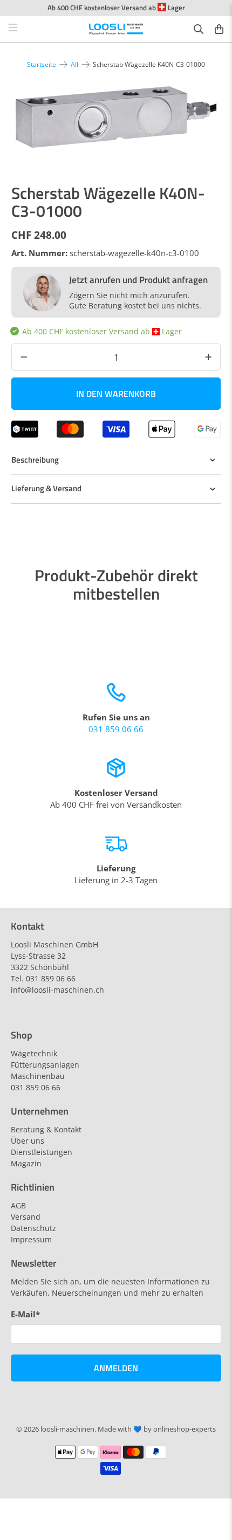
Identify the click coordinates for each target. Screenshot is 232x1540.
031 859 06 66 (116, 729)
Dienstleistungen (41, 1152)
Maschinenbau (38, 1076)
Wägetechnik (34, 1053)
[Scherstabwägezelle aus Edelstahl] (116, 117)
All (74, 64)
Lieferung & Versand (46, 488)
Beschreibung (35, 459)
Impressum (31, 1239)
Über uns (27, 1141)
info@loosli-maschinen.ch (57, 990)
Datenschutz (33, 1228)
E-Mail (25, 1314)
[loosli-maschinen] (116, 29)
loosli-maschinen (67, 1429)
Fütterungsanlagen (45, 1065)
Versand (25, 1217)
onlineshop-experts (184, 1429)
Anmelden (116, 1368)
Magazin (26, 1163)
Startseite (41, 64)
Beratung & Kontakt (46, 1129)
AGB (18, 1205)
